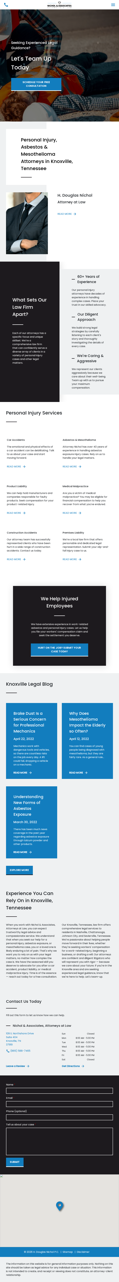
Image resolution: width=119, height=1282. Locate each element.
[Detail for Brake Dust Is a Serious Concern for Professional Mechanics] (31, 741)
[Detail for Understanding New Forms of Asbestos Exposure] (31, 822)
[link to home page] (59, 4)
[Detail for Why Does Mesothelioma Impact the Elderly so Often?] (87, 741)
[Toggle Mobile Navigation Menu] (113, 4)
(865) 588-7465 (20, 1051)
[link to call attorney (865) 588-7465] (5, 4)
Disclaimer (83, 1252)
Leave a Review (15, 1066)
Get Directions (71, 1066)
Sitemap (68, 1252)
